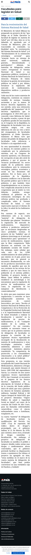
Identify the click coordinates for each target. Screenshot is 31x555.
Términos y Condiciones (7, 534)
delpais (4, 15)
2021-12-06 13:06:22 (13, 15)
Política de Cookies (6, 532)
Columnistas (8, 6)
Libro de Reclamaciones (7, 539)
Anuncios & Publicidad (7, 537)
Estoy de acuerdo (18, 553)
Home (2, 6)
